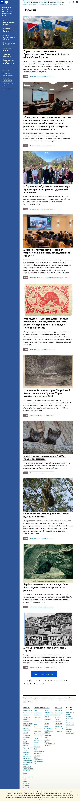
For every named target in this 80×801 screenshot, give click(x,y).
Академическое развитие (48, 731)
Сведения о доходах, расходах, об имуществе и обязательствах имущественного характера (28, 758)
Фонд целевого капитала (26, 743)
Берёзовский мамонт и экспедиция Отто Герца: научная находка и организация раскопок (45, 587)
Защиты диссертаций (48, 727)
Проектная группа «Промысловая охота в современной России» (42, 76)
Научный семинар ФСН (37, 277)
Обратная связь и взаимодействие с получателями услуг (38, 759)
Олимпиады (37, 717)
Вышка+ (36, 724)
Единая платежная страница (26, 783)
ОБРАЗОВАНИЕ (39, 707)
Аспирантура (37, 731)
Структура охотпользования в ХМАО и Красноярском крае (44, 457)
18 (31, 684)
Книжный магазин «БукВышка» (58, 719)
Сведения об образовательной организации (28, 768)
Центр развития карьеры (36, 740)
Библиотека (58, 710)
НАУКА (46, 707)
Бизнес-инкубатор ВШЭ (37, 746)
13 (61, 681)
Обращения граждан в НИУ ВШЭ (27, 737)
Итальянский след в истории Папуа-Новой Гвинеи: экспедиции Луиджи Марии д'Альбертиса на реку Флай (46, 393)
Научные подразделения (48, 711)
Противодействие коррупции (28, 749)
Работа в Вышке (27, 788)
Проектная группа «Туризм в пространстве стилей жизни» (42, 146)
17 (28, 684)
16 (25, 684)
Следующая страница (43, 674)
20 (37, 684)
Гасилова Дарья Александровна (7, 80)
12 (57, 681)
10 (51, 681)
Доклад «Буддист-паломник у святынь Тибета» (44, 649)
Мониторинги (48, 719)
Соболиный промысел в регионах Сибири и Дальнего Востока (46, 515)
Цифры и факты (27, 710)
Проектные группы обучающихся (9, 44)
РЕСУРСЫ (58, 707)
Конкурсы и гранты (47, 736)
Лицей (36, 710)
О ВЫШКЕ (26, 707)
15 (67, 681)
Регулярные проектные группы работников (9, 29)
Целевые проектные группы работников (9, 37)
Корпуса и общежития (26, 729)
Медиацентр (58, 726)
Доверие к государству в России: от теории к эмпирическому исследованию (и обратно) (47, 252)
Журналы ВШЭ (59, 729)
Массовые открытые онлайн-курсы (70, 731)
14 (64, 681)
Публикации (58, 731)
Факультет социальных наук (41, 700)
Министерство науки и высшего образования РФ (70, 716)
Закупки (25, 732)
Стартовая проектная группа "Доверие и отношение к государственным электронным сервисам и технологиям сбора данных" (58, 277)
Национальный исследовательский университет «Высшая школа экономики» (45, 698)
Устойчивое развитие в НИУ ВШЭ (26, 719)
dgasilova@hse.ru (7, 89)
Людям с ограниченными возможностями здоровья (28, 776)
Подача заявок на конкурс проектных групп (8, 61)
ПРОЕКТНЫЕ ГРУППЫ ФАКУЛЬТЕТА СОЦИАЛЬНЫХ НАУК (7, 11)
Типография (58, 723)
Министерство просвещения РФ (70, 725)
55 (43, 684)
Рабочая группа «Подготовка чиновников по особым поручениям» (42, 415)
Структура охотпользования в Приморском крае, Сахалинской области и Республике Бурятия (46, 54)
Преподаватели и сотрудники (27, 724)
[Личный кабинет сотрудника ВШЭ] (73, 2)
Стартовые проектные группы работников (9, 22)
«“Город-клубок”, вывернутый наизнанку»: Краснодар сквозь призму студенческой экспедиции (46, 189)
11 (54, 681)
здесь (41, 793)
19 (34, 684)
